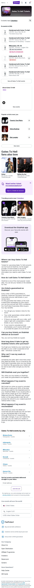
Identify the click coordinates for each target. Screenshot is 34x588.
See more (17, 146)
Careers (4, 563)
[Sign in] (25, 2)
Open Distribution (7, 548)
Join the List (16, 488)
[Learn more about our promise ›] (7, 522)
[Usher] (8, 167)
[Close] (30, 183)
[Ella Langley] (24, 211)
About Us (4, 545)
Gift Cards (4, 574)
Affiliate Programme (8, 552)
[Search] (22, 2)
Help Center (5, 570)
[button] (6, 3)
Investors (4, 556)
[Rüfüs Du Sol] (24, 167)
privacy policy (7, 495)
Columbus (14, 21)
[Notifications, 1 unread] (30, 2)
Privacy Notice (11, 584)
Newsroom (5, 559)
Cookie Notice (21, 584)
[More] (30, 8)
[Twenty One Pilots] (8, 211)
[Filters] (30, 20)
